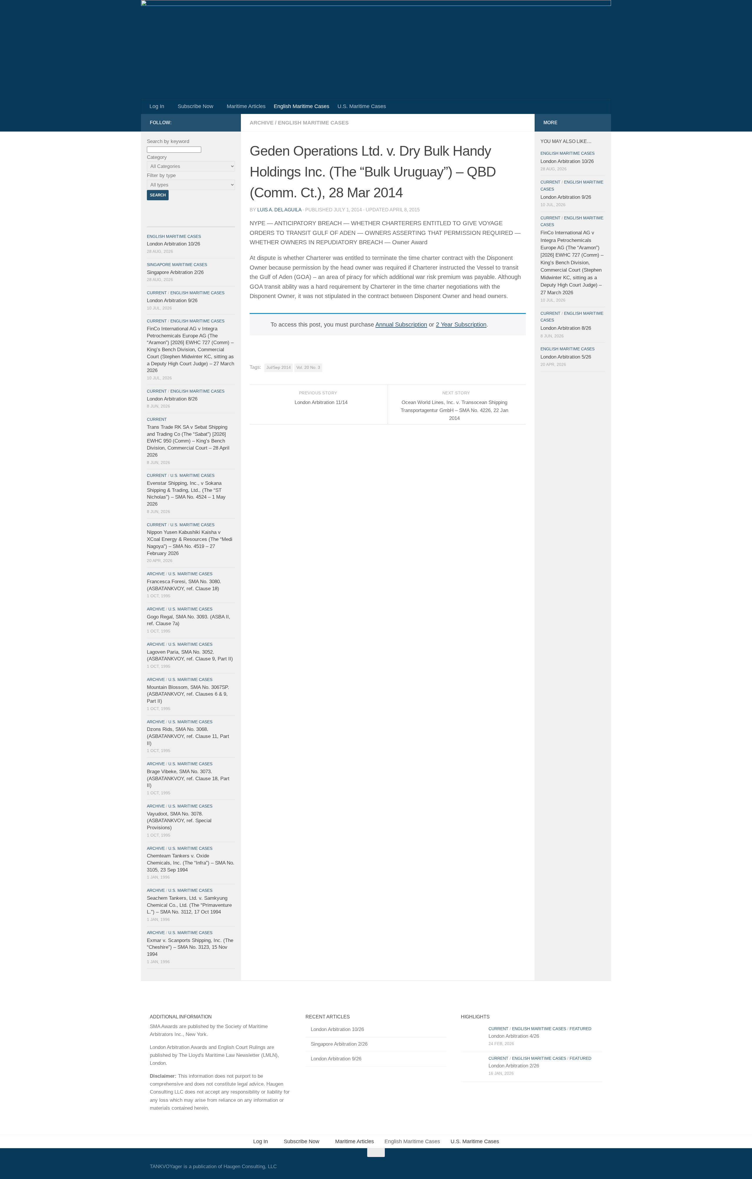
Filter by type (161, 175)
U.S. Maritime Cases (362, 106)
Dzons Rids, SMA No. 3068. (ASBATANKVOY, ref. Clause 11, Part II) (188, 736)
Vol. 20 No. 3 (308, 367)
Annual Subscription (401, 324)
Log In (157, 106)
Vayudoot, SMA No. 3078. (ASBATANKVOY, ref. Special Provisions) (179, 820)
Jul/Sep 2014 (278, 367)
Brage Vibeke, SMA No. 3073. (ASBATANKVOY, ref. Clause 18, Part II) (188, 778)
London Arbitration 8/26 (172, 399)
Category (157, 157)
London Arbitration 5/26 (565, 357)
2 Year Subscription (461, 324)
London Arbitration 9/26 (172, 300)
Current (157, 293)
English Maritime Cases (301, 106)
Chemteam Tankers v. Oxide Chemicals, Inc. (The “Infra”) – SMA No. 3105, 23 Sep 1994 (190, 862)
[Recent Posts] (169, 220)
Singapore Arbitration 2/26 (175, 272)
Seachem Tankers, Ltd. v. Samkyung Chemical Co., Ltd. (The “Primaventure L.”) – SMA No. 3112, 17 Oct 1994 (189, 905)
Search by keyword (168, 141)
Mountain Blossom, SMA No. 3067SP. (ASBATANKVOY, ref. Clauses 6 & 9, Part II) (188, 694)
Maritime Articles (246, 106)
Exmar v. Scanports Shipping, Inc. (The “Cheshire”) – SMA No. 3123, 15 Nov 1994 (190, 947)
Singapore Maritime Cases (177, 265)
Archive (261, 123)
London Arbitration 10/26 (173, 244)
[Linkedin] (228, 122)
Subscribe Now (195, 106)
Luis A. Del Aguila (279, 209)
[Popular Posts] (213, 220)
